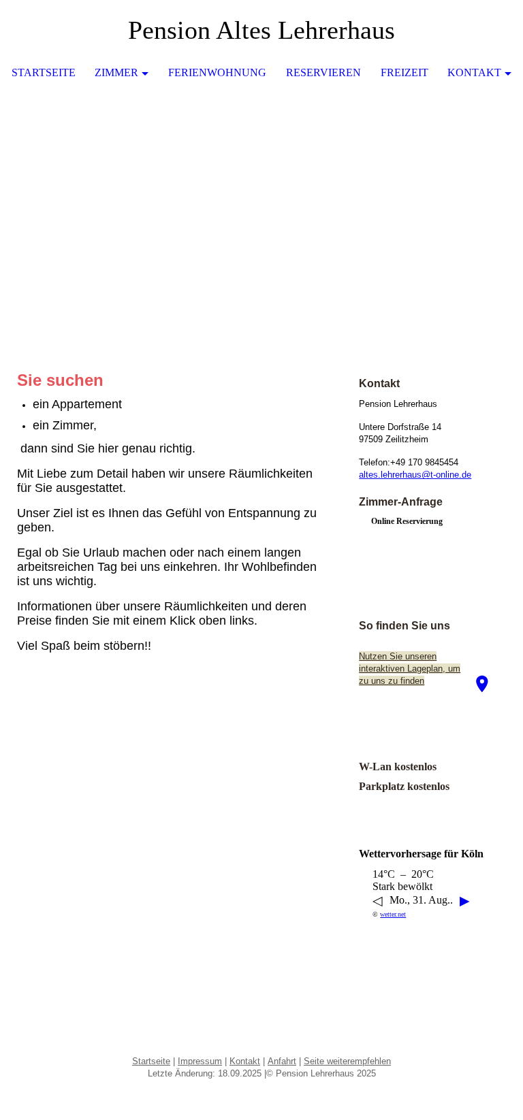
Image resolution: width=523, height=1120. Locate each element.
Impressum (200, 1061)
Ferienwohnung (217, 72)
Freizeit (404, 72)
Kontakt (474, 72)
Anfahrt (282, 1061)
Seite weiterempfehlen (347, 1061)
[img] (261, 188)
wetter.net (393, 914)
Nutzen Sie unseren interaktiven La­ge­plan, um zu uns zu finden (409, 668)
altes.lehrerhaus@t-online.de (415, 475)
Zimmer (116, 72)
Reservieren (323, 72)
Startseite (44, 72)
